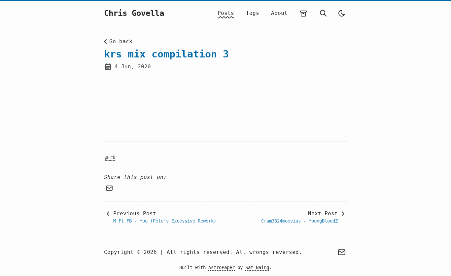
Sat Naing (257, 267)
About (279, 13)
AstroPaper (221, 267)
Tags (252, 13)
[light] (341, 13)
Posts (226, 13)
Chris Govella (134, 13)
